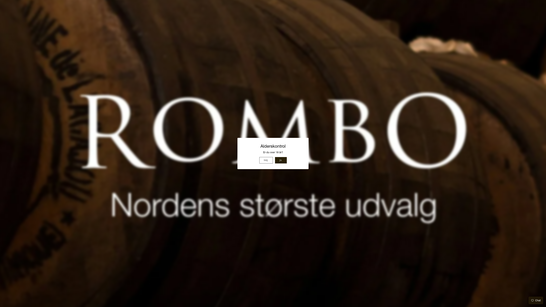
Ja (280, 160)
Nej (266, 160)
